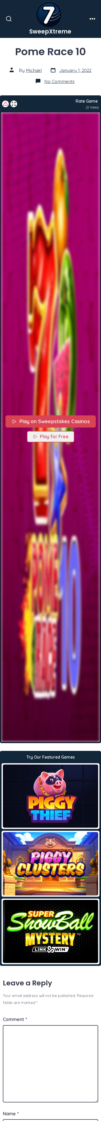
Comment (15, 1019)
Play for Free (54, 436)
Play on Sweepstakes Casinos (54, 421)
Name (11, 1113)
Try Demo (50, 796)
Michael (34, 70)
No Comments (59, 81)
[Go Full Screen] (13, 104)
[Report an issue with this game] (5, 104)
